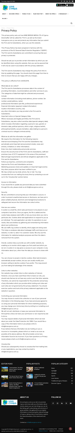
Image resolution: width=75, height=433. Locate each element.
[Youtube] (72, 1)
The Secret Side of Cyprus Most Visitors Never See (16, 377)
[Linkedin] (67, 1)
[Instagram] (64, 1)
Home (3, 28)
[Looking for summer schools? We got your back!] (29, 376)
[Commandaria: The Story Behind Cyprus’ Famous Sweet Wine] (4, 369)
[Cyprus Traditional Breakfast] (29, 369)
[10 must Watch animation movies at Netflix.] (29, 384)
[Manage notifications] (70, 428)
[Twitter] (70, 1)
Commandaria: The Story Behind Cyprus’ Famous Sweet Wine (16, 369)
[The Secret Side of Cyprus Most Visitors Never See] (4, 377)
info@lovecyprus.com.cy (34, 422)
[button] (71, 23)
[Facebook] (62, 1)
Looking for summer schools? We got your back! (40, 376)
